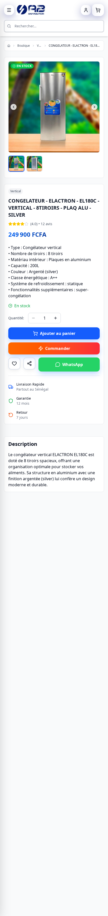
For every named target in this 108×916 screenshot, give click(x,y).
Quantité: (16, 318)
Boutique (23, 46)
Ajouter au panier (57, 333)
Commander (57, 348)
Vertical (39, 46)
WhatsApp (72, 364)
